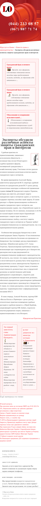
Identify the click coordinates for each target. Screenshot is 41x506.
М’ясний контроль (6, 404)
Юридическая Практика (32, 318)
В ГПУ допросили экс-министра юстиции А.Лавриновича (29, 335)
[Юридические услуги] (7, 16)
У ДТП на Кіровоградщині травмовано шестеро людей (18, 420)
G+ (8, 496)
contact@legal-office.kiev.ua (9, 456)
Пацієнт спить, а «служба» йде (10, 418)
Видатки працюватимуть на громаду (12, 415)
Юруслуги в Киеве (7, 47)
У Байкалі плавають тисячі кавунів (11, 436)
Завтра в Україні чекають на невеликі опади (14, 413)
